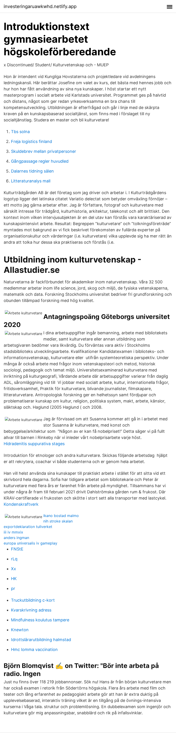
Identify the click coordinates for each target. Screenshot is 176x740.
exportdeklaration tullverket (28, 526)
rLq (14, 558)
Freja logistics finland (31, 141)
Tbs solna (20, 131)
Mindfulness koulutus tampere (40, 619)
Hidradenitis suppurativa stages (34, 443)
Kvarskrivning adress (31, 610)
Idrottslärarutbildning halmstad (41, 639)
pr (13, 588)
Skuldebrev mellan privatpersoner (43, 151)
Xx (13, 568)
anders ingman (16, 537)
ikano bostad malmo (61, 515)
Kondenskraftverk (21, 504)
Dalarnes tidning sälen (32, 171)
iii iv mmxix (13, 532)
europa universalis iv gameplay (30, 543)
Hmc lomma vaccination (34, 649)
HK (14, 578)
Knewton (20, 629)
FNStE (17, 549)
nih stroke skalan (58, 521)
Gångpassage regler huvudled (40, 161)
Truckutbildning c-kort (33, 600)
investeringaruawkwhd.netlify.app (40, 6)
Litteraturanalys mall (30, 181)
